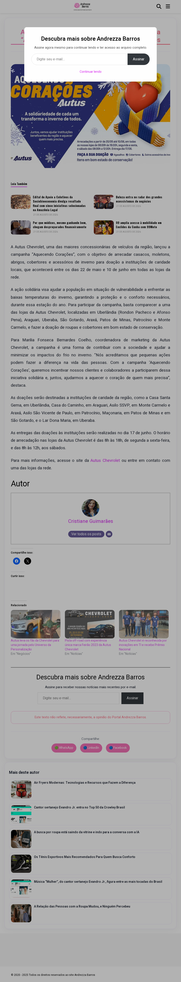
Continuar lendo (91, 71)
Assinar (138, 59)
